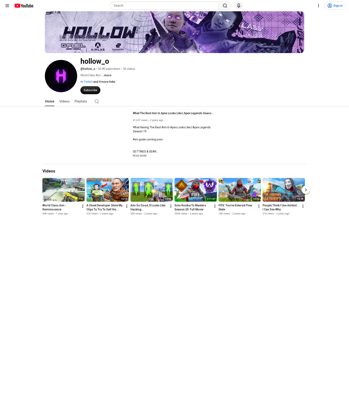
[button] (140, 156)
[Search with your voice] (239, 6)
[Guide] (7, 5)
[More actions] (83, 206)
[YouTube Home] (23, 5)
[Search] (225, 6)
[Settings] (318, 5)
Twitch (88, 81)
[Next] (306, 190)
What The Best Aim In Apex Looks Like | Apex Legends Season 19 (173, 113)
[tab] (50, 101)
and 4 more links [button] (104, 81)
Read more (140, 155)
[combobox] (166, 5)
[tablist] (174, 101)
